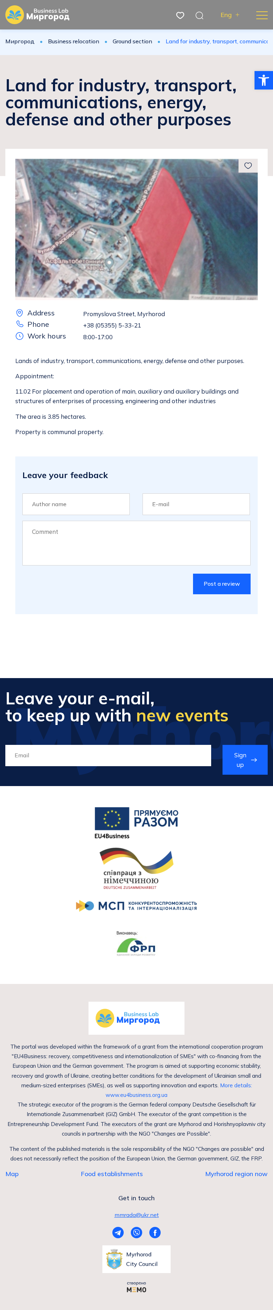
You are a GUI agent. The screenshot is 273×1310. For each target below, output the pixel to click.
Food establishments (112, 1174)
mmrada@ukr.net (136, 1214)
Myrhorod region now (236, 1174)
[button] (264, 80)
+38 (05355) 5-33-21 (112, 325)
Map (11, 1174)
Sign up (240, 759)
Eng (226, 15)
